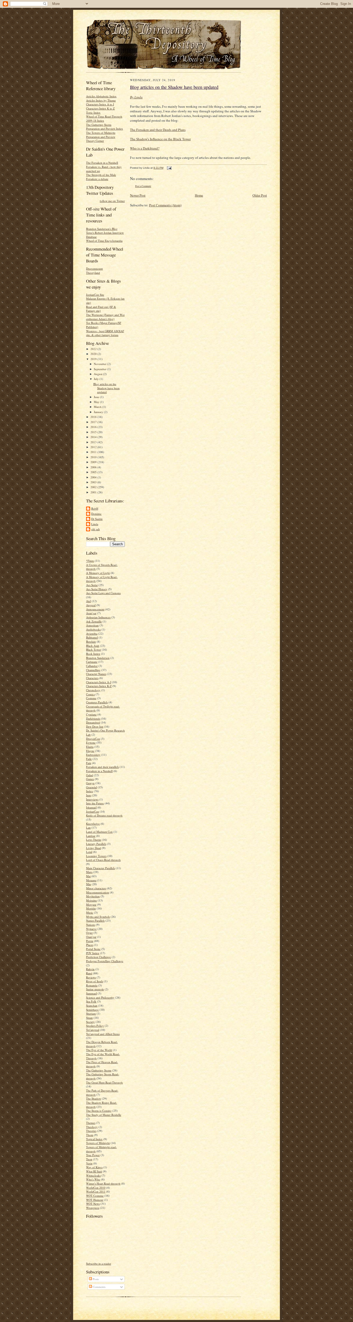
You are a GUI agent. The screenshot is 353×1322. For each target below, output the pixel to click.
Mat (88, 876)
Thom (89, 1135)
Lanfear (90, 836)
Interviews (92, 799)
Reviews (91, 977)
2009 (93, 462)
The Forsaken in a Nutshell (102, 163)
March (98, 407)
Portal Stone (93, 949)
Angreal (91, 605)
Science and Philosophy (100, 997)
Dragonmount (94, 268)
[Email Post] (169, 167)
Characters (92, 678)
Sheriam (91, 1013)
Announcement (95, 609)
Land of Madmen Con (99, 832)
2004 (93, 477)
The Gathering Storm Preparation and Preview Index (104, 127)
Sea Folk (91, 1001)
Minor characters (96, 888)
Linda (94, 524)
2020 (93, 354)
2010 (93, 457)
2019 (93, 359)
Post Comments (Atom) (165, 205)
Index (89, 791)
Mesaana (91, 880)
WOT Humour (94, 1200)
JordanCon (92, 811)
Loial (89, 852)
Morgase (91, 904)
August (98, 374)
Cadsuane (91, 662)
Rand (89, 973)
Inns (88, 795)
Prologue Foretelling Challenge (104, 961)
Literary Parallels (96, 844)
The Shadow (93, 1098)
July (96, 379)
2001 (93, 492)
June (97, 397)
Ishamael (91, 807)
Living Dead (93, 848)
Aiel (88, 601)
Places (89, 945)
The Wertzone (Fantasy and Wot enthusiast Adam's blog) (105, 317)
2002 (93, 487)
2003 (93, 482)
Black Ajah (92, 646)
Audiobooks (93, 629)
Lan (88, 827)
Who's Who (93, 1179)
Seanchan (91, 1005)
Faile (89, 759)
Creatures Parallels (97, 702)
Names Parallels (95, 920)
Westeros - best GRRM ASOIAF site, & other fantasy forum (105, 333)
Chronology (93, 690)
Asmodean (92, 625)
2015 (93, 432)
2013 (93, 442)
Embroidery (93, 755)
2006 (93, 467)
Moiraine (91, 900)
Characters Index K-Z (99, 686)
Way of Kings (94, 1167)
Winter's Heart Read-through (103, 1183)
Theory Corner (95, 141)
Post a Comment (143, 186)
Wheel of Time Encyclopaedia (104, 241)
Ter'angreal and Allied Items (103, 1034)
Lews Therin (93, 840)
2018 (93, 417)
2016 (93, 427)
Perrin (89, 941)
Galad (89, 775)
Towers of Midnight (98, 1143)
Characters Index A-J (98, 682)
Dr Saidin (97, 519)
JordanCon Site (95, 295)
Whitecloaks (93, 1175)
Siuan (89, 1018)
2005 (93, 472)
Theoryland (93, 273)
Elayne (90, 751)
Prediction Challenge (98, 957)
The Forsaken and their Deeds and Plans (158, 129)
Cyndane (91, 714)
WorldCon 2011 (95, 1191)
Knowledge (93, 824)
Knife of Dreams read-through (104, 815)
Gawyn (90, 783)
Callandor (92, 666)
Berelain (91, 641)
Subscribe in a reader (98, 1263)
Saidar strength (95, 989)
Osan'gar (91, 937)
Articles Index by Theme (101, 100)
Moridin (91, 908)
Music (89, 912)
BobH (94, 508)
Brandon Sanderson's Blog (102, 229)
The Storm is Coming (99, 1111)
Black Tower (93, 649)
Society (90, 1022)
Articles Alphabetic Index (101, 96)
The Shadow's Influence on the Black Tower (160, 139)
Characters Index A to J (100, 104)
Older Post (259, 195)
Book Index (93, 654)
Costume (91, 698)
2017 (93, 422)
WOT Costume (95, 1195)
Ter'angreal (92, 1030)
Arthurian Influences (98, 617)
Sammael (91, 993)
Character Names (96, 674)
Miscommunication (97, 892)
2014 (93, 437)
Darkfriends (93, 718)
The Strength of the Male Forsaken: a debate (101, 177)
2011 (93, 452)
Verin (89, 1163)
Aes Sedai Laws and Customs (103, 593)
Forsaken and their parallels (102, 767)
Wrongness (92, 1208)
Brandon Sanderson (98, 658)
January (99, 412)
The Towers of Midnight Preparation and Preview (100, 135)
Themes (90, 1123)
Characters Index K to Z (100, 108)
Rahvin (90, 969)
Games (90, 779)
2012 (93, 447)
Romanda (91, 985)
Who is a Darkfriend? (144, 148)
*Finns (90, 561)
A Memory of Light (98, 573)
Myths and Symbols (98, 917)
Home (199, 195)
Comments (98, 1287)
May (97, 402)
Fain (88, 763)
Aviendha (91, 633)
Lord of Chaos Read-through (103, 860)
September (100, 369)
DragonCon (93, 739)
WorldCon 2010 (95, 1187)
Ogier (89, 933)
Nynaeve (91, 929)
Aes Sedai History (96, 589)
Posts (95, 1279)
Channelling (93, 670)
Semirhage (92, 1010)
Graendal (91, 787)
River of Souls (94, 981)
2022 (93, 349)
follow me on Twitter (112, 201)
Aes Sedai (92, 585)
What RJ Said (94, 1171)
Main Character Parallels (100, 868)
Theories (91, 1131)
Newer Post (137, 195)
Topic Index (93, 112)
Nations (90, 925)
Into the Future (95, 803)
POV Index (92, 953)
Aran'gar (91, 613)
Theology (92, 1127)
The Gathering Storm (98, 1070)
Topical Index (94, 1139)
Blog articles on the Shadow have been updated (106, 388)
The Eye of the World (99, 1050)
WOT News (93, 1204)
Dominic (96, 514)
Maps (89, 872)
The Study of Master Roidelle (103, 1115)
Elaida (90, 747)
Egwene (91, 742)
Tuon (89, 1159)
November (100, 364)
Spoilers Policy (95, 1026)
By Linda (136, 97)
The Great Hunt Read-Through (104, 1082)
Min (88, 884)
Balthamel (92, 637)
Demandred (93, 722)
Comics (90, 694)
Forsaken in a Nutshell (99, 771)
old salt (95, 529)
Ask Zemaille (94, 621)
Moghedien (93, 896)
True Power (93, 1155)
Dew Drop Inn (94, 726)
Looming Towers (96, 856)
